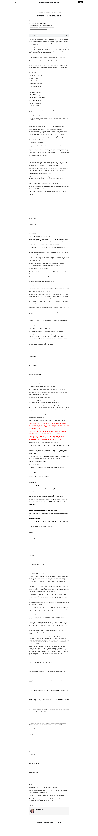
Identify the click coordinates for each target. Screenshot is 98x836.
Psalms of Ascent (54, 12)
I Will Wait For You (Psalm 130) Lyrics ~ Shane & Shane (42, 27)
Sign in (80, 2)
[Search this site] (15, 2)
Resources (53, 6)
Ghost (58, 830)
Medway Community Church (49, 2)
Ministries (48, 12)
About (48, 6)
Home (43, 6)
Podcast (43, 12)
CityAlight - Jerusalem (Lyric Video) (38, 23)
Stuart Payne (39, 809)
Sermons (60, 12)
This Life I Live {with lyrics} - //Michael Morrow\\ (41, 25)
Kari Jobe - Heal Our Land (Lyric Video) (38, 29)
